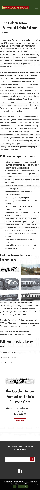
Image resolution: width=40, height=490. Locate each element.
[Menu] (36, 7)
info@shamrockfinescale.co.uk (20, 447)
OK (14, 487)
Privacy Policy (23, 487)
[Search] (32, 459)
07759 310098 (20, 450)
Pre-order (20, 420)
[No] (37, 485)
